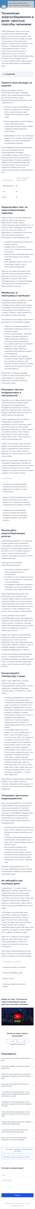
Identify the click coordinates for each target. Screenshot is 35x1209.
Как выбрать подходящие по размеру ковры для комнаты (19, 1150)
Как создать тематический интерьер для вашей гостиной (15, 1085)
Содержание (10, 74)
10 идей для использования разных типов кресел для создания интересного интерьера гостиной (16, 1104)
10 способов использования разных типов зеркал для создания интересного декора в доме (15, 1114)
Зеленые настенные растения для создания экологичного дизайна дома (16, 1123)
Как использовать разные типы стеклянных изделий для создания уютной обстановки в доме (16, 1076)
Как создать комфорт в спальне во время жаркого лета (15, 1067)
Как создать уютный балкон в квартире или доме (16, 1059)
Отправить (17, 1195)
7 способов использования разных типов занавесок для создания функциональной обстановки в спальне (15, 1094)
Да (13, 1041)
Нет (25, 1041)
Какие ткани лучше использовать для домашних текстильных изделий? (14, 1138)
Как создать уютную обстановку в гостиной (16, 1157)
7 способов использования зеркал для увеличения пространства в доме (14, 1131)
